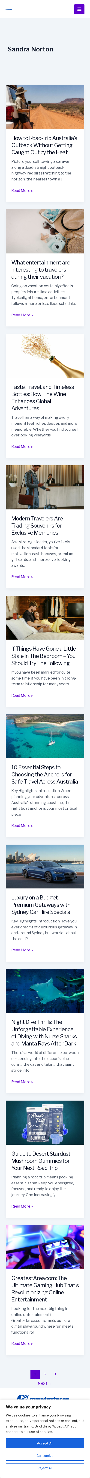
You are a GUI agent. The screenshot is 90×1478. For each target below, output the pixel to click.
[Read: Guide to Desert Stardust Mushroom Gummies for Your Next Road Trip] (45, 1122)
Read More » (22, 190)
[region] (45, 1438)
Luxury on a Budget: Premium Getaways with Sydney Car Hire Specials (40, 904)
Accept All (45, 1443)
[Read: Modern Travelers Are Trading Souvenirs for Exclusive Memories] (45, 487)
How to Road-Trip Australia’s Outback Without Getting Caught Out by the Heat (44, 145)
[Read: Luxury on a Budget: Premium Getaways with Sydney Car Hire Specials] (45, 866)
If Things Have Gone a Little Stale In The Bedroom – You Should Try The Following (43, 655)
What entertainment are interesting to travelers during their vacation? (40, 269)
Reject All (45, 1468)
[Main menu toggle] (79, 9)
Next (45, 1383)
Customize (45, 1456)
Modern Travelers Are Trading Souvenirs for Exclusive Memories (37, 525)
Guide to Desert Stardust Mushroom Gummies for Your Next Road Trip (40, 1160)
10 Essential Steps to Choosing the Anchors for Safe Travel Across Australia (44, 774)
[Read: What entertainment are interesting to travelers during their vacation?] (45, 231)
